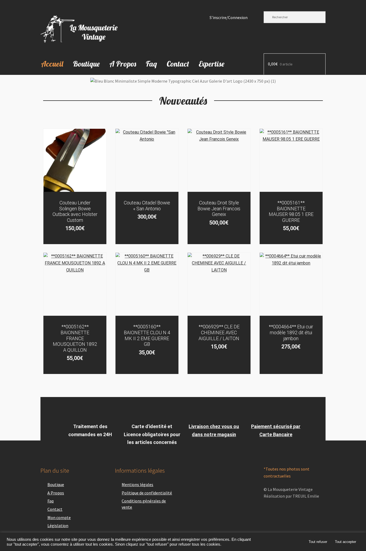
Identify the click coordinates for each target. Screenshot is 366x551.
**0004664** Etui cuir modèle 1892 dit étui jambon (291, 332)
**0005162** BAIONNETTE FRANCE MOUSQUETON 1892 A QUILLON (75, 338)
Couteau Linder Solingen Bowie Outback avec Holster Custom (75, 211)
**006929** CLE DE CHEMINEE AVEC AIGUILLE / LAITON (219, 332)
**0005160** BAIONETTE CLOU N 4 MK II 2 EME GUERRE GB (147, 335)
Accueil (52, 63)
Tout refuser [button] (318, 542)
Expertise (211, 63)
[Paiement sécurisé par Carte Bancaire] (275, 411)
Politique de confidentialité (147, 492)
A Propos (122, 63)
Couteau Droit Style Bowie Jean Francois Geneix (218, 208)
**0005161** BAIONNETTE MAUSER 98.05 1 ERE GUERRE (291, 211)
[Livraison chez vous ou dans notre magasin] (214, 411)
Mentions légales (137, 484)
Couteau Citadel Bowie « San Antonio (147, 205)
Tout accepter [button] (345, 542)
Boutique (86, 63)
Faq (151, 63)
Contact (178, 63)
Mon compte (59, 517)
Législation (57, 525)
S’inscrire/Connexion (229, 17)
